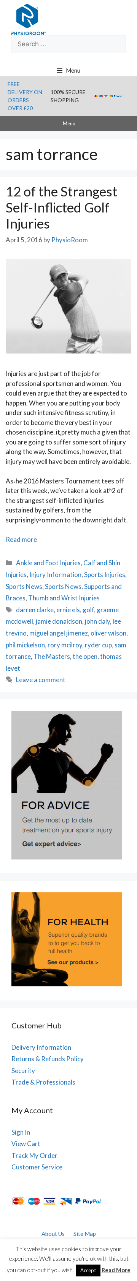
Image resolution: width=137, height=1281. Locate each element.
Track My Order (34, 1155)
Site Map (84, 1233)
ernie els (68, 610)
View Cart (25, 1144)
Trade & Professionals (43, 1082)
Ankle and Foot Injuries (48, 563)
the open (85, 656)
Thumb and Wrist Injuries (64, 598)
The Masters (51, 656)
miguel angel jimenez (58, 633)
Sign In (20, 1132)
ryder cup (98, 645)
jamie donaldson (59, 621)
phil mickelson (25, 645)
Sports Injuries (104, 575)
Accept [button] (88, 1270)
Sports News (24, 586)
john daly (97, 621)
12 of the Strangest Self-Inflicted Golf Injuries (61, 207)
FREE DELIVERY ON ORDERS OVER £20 (25, 96)
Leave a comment (40, 680)
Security (23, 1071)
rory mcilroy (65, 645)
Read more (21, 539)
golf (88, 610)
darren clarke (35, 610)
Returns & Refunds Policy (47, 1059)
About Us (53, 1233)
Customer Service (36, 1167)
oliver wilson (108, 633)
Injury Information (55, 575)
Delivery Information (41, 1047)
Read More (116, 1269)
